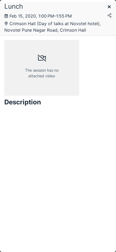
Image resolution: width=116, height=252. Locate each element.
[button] (109, 7)
